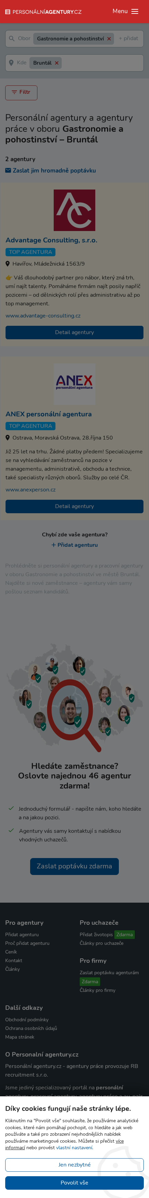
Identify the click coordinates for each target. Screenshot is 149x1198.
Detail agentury (74, 332)
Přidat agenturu (78, 545)
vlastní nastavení (74, 1147)
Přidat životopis (96, 934)
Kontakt (13, 960)
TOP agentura (30, 252)
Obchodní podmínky (27, 1019)
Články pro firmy (97, 990)
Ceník (11, 952)
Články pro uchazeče (101, 943)
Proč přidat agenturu (27, 943)
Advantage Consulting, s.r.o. (51, 240)
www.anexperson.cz (30, 490)
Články (12, 969)
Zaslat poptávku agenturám (109, 972)
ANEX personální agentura (49, 414)
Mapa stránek (19, 1037)
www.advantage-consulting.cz (43, 316)
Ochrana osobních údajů (31, 1028)
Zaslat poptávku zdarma (74, 866)
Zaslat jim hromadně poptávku (54, 171)
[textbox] (120, 38)
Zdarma (124, 934)
